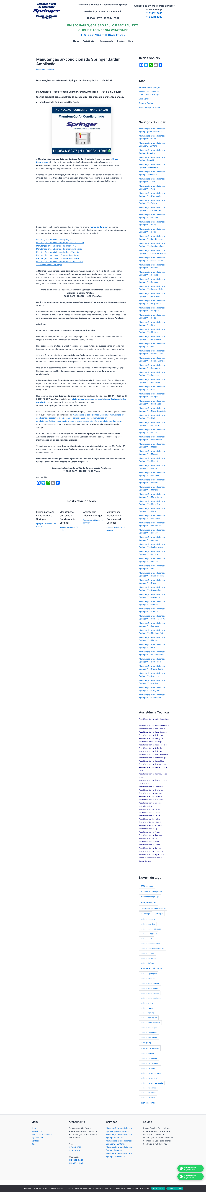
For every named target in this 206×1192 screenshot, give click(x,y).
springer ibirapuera (148, 979)
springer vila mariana (149, 1078)
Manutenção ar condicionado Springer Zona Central (59, 261)
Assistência (36, 1131)
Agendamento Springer (149, 87)
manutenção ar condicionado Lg (70, 421)
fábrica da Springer (99, 227)
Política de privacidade (149, 107)
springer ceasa (146, 939)
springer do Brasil (147, 963)
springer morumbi (147, 1013)
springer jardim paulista (150, 993)
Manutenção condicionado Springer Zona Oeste (57, 258)
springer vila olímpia (148, 1088)
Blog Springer (145, 99)
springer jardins (147, 1003)
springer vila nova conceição (152, 1083)
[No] (203, 1188)
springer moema (147, 1008)
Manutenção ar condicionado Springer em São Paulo (60, 242)
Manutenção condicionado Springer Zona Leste (57, 255)
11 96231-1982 (154, 17)
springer (159, 913)
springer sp (146, 1042)
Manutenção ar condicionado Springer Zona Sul (57, 252)
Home (34, 1128)
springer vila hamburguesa (151, 1073)
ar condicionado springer (151, 891)
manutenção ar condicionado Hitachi (75, 418)
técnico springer (148, 1103)
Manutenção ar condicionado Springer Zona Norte (59, 249)
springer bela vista (148, 924)
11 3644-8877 (75, 1147)
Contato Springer (147, 103)
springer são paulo (150, 1048)
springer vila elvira (148, 1068)
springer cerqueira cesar (150, 944)
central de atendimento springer (153, 908)
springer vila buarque (149, 1058)
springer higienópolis (149, 974)
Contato (35, 1141)
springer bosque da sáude (151, 929)
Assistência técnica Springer (49, 264)
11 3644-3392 (75, 1150)
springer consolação (148, 958)
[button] (95, 41)
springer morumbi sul (149, 1018)
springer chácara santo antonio (153, 948)
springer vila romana (149, 1093)
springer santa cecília (149, 1032)
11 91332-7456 (154, 13)
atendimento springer (150, 897)
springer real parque (149, 1027)
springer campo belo (149, 934)
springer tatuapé (147, 1054)
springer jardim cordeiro (150, 983)
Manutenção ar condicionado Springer (53, 239)
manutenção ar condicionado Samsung (103, 421)
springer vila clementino (150, 1063)
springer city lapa (147, 953)
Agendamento (37, 1137)
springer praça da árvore (150, 1023)
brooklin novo (148, 902)
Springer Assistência (44, 524)
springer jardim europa (149, 988)
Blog (33, 1144)
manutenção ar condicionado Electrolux (91, 415)
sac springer (145, 914)
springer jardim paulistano (151, 998)
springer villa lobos (148, 1098)
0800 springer (147, 886)
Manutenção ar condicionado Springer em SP (56, 246)
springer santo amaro (149, 1037)
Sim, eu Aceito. (158, 1188)
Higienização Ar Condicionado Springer (45, 516)
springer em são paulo (151, 968)
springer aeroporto (148, 919)
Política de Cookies (175, 1188)
